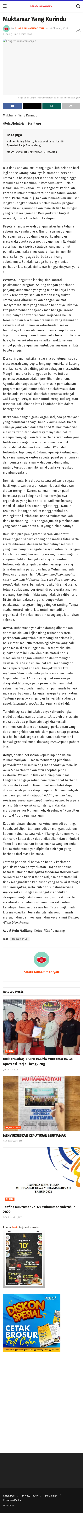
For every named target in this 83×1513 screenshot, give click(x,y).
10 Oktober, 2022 (58, 28)
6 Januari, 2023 (11, 1070)
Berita (9, 1051)
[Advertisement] (41, 1399)
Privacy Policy (30, 1495)
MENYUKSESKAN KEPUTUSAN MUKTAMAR (32, 152)
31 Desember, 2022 (13, 1141)
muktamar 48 (20, 938)
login (15, 1227)
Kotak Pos (9, 1495)
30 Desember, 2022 (13, 1217)
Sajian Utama (13, 1128)
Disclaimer (51, 1495)
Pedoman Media (12, 1500)
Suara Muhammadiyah (29, 28)
